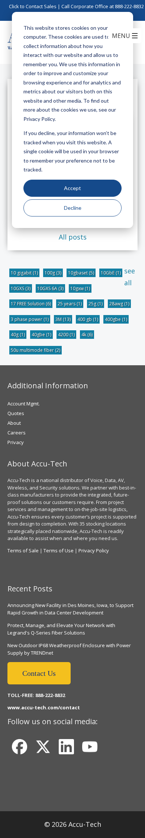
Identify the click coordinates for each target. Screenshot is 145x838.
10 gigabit (24, 273)
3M (63, 319)
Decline (72, 208)
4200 (66, 334)
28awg (119, 304)
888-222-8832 (129, 6)
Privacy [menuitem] (15, 442)
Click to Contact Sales (33, 6)
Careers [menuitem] (16, 432)
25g (95, 304)
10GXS (20, 288)
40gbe (41, 334)
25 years (70, 304)
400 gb (87, 319)
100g (53, 273)
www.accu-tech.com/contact (43, 707)
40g (18, 334)
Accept (72, 188)
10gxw (80, 288)
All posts (73, 236)
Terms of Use (59, 550)
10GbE (111, 273)
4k (87, 334)
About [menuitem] (14, 423)
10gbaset (81, 273)
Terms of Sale (23, 550)
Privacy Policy (93, 550)
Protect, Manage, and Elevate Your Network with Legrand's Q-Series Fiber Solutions (61, 629)
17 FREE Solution (31, 304)
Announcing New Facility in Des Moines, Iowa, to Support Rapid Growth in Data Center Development (70, 609)
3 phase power (30, 319)
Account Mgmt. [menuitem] (23, 403)
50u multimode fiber (35, 350)
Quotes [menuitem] (15, 413)
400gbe (116, 319)
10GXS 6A (50, 288)
